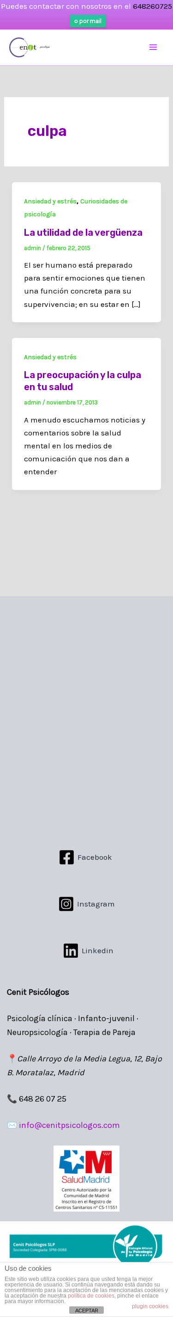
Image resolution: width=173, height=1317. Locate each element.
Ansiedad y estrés (50, 201)
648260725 (152, 6)
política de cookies (91, 1295)
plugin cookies (150, 1306)
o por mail (87, 21)
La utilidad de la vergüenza (83, 232)
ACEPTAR (86, 1310)
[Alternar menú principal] (153, 47)
